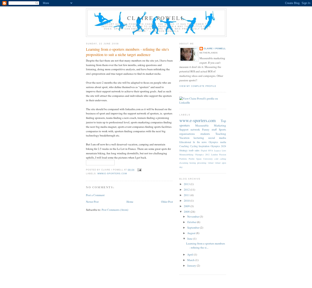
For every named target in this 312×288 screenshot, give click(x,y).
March (191, 260)
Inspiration (204, 146)
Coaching (184, 146)
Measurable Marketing (210, 125)
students (205, 134)
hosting (193, 162)
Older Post (167, 202)
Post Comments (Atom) (115, 210)
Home (129, 202)
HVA (210, 150)
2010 (187, 200)
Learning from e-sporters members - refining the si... (205, 246)
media (223, 142)
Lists (224, 150)
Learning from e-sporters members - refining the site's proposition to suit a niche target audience (127, 52)
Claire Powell (156, 17)
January (192, 265)
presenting (201, 162)
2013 (187, 184)
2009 (187, 206)
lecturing (199, 138)
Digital (204, 150)
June (190, 238)
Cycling (194, 146)
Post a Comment (95, 195)
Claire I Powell (215, 48)
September (193, 227)
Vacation (184, 138)
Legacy (217, 150)
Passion (222, 154)
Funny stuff (209, 129)
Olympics (213, 142)
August (191, 233)
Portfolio (183, 158)
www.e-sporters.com (112, 173)
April (190, 254)
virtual (211, 162)
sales (197, 150)
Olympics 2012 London (206, 154)
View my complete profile (197, 86)
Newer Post (92, 202)
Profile (192, 158)
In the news (200, 142)
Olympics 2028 (218, 146)
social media (217, 138)
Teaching (220, 134)
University (208, 158)
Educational (185, 142)
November (193, 216)
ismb (191, 150)
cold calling (220, 158)
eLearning (183, 162)
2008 (187, 212)
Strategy (183, 150)
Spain (198, 158)
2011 (187, 195)
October (192, 222)
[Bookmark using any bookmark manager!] (100, 163)
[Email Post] (139, 170)
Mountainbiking (186, 154)
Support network (189, 129)
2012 (187, 189)
